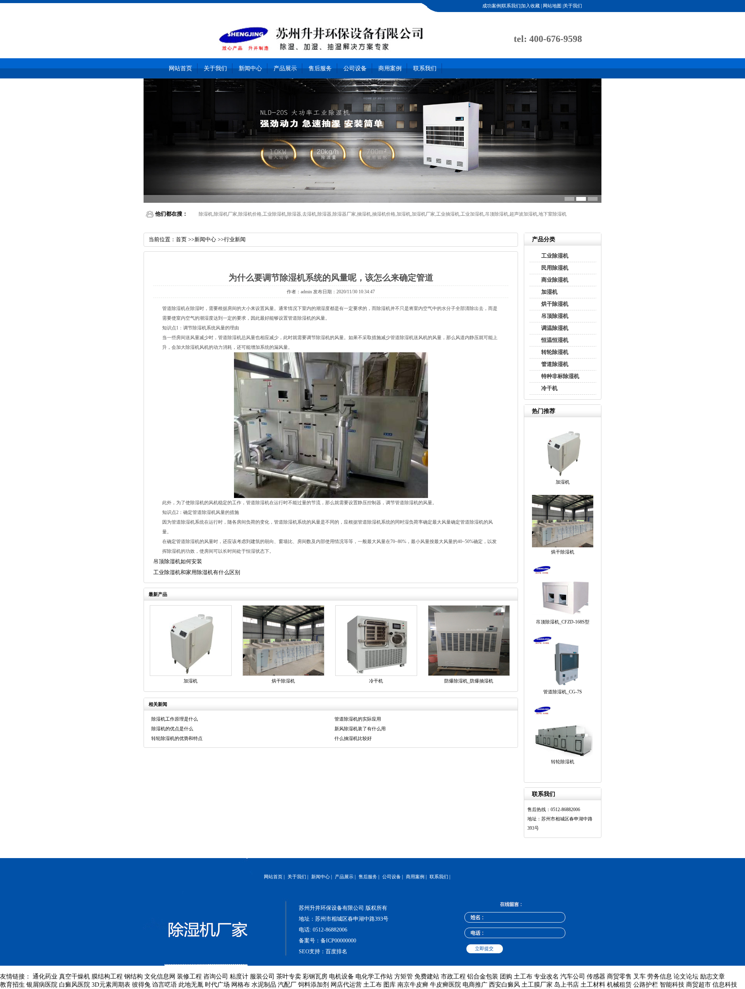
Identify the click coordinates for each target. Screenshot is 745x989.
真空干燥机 (74, 976)
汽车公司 (572, 976)
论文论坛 (686, 976)
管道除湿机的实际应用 (357, 719)
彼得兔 (141, 984)
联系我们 (425, 68)
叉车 (639, 976)
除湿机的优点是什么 (172, 728)
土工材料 (592, 984)
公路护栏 (645, 984)
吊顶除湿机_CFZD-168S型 (562, 622)
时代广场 (217, 984)
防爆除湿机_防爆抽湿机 (468, 681)
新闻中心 (250, 68)
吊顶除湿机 (554, 316)
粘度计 (239, 976)
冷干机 (549, 388)
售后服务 (320, 68)
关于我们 (215, 68)
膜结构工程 (107, 976)
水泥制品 (263, 984)
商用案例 (390, 68)
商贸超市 (698, 984)
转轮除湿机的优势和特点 (177, 738)
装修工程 (189, 976)
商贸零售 (619, 976)
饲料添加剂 (313, 984)
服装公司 (262, 976)
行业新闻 (235, 239)
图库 (389, 984)
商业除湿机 (554, 280)
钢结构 (133, 976)
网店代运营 (346, 984)
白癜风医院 (74, 984)
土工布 (523, 976)
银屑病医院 (41, 984)
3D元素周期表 (111, 984)
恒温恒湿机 (554, 340)
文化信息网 (159, 976)
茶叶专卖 (288, 976)
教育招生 (12, 984)
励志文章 (712, 976)
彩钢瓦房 (315, 976)
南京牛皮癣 (412, 984)
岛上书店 (566, 984)
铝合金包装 (482, 976)
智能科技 (672, 984)
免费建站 (426, 976)
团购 (506, 976)
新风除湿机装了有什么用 (360, 728)
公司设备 (355, 68)
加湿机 (549, 292)
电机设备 (341, 976)
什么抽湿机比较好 (353, 738)
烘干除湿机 (554, 304)
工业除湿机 (554, 256)
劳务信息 (659, 976)
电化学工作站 (374, 976)
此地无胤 (190, 984)
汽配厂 (287, 984)
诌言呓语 (164, 984)
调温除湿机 (554, 328)
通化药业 (45, 976)
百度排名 (336, 951)
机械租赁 (619, 984)
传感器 (596, 976)
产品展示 (285, 68)
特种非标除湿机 (560, 376)
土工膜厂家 (537, 984)
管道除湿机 (554, 364)
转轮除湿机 (554, 352)
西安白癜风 (504, 984)
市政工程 (453, 976)
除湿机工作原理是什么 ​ (175, 719)
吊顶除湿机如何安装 (177, 561)
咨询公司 (215, 976)
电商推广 (475, 984)
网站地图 (551, 6)
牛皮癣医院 (445, 984)
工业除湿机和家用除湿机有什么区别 (196, 572)
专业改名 (546, 976)
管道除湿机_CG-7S (562, 692)
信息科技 (724, 984)
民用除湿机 (554, 268)
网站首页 (180, 68)
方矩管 (403, 976)
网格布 (240, 984)
